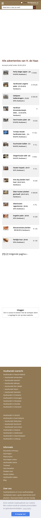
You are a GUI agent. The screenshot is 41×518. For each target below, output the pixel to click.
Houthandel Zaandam (13, 392)
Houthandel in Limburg (11, 439)
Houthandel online (10, 462)
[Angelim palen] (5, 218)
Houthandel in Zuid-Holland (13, 418)
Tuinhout (6, 465)
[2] (7, 254)
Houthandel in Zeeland (11, 430)
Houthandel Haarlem (12, 380)
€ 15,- (35, 145)
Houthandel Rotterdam (13, 421)
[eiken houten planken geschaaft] (5, 194)
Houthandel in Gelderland (12, 433)
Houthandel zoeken (10, 477)
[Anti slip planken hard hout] (5, 182)
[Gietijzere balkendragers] (5, 98)
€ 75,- (35, 205)
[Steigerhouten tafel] (5, 158)
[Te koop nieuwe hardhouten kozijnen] (5, 134)
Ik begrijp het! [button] (20, 514)
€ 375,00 (34, 85)
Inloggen (20, 310)
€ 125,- (35, 133)
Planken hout (8, 471)
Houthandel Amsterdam (13, 377)
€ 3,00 (35, 217)
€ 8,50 (35, 121)
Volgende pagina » (18, 254)
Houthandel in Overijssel (12, 407)
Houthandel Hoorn (11, 389)
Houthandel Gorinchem (13, 427)
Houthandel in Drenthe (11, 404)
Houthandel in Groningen (12, 398)
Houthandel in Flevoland (12, 401)
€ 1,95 (35, 241)
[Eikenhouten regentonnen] (5, 206)
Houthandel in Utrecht (11, 415)
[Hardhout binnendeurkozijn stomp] (5, 110)
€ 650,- (35, 157)
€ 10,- (35, 169)
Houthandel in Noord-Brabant (14, 436)
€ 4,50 (35, 181)
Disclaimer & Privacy (10, 451)
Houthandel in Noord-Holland (14, 374)
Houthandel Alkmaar (12, 383)
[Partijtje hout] (5, 242)
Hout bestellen (8, 468)
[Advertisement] (20, 33)
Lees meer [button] (27, 508)
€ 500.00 (34, 97)
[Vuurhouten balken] (5, 146)
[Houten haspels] (5, 170)
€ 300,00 (34, 193)
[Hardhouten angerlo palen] (5, 86)
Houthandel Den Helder (13, 386)
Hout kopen (7, 454)
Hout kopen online (10, 459)
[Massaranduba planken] (5, 230)
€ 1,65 (35, 229)
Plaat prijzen (7, 457)
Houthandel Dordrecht (13, 424)
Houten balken (8, 474)
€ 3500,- (34, 73)
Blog (4, 480)
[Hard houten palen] (5, 121)
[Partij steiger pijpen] (5, 74)
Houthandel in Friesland (12, 395)
